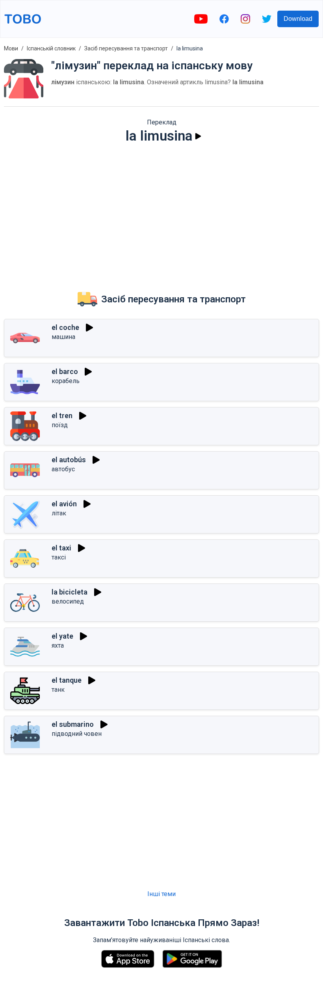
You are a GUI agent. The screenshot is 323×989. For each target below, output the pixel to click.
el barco (65, 371)
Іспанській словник (51, 48)
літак (59, 513)
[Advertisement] (161, 211)
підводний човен (77, 733)
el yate (62, 636)
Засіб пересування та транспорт (126, 48)
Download (298, 18)
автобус (63, 469)
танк (58, 689)
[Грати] (198, 136)
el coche (65, 327)
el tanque (67, 680)
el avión (64, 504)
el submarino (73, 724)
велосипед (68, 601)
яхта (58, 645)
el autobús (69, 460)
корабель (66, 381)
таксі (59, 557)
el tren (62, 415)
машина (63, 337)
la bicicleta (69, 592)
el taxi (61, 548)
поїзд (60, 425)
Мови (11, 48)
